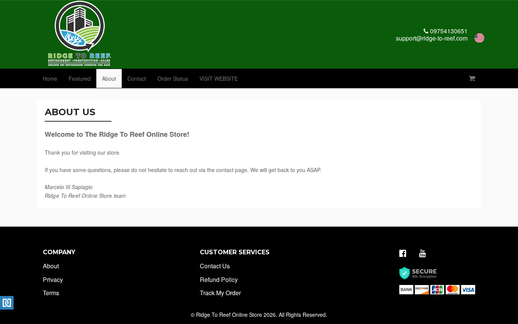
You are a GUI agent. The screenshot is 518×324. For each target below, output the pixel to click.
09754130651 (448, 31)
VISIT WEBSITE (218, 78)
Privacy (53, 279)
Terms (51, 292)
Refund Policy (219, 279)
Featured (80, 78)
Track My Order (220, 292)
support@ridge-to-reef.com (432, 38)
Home (50, 78)
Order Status (172, 78)
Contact (136, 78)
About (109, 78)
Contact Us (215, 265)
